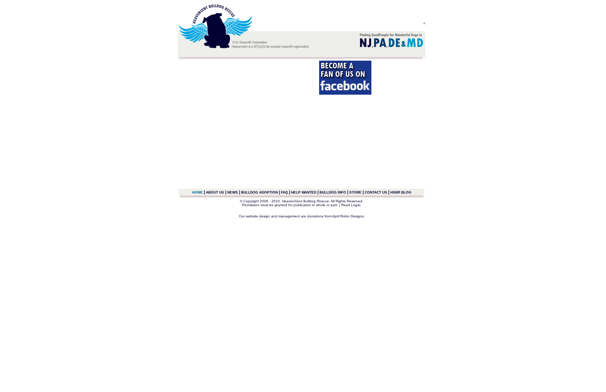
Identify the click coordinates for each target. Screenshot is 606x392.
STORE (355, 192)
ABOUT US (215, 192)
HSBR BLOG (400, 192)
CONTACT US (376, 192)
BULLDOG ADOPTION (259, 192)
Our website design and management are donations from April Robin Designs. (302, 216)
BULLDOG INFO (332, 192)
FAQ (284, 192)
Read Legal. (351, 205)
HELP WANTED (303, 192)
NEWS (232, 192)
